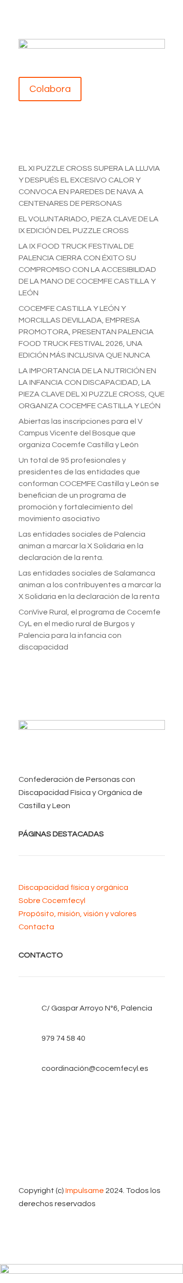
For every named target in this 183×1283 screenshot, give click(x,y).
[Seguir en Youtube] (92, 1131)
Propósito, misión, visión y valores (78, 914)
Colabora (50, 89)
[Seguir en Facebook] (92, 1100)
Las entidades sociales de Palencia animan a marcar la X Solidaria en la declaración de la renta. (82, 545)
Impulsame (84, 1190)
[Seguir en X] (92, 1116)
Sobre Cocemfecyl (52, 900)
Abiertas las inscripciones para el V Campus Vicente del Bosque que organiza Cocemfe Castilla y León (80, 433)
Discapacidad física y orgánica (73, 887)
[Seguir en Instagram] (92, 1147)
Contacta (36, 927)
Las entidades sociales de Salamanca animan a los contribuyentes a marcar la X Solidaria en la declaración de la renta (90, 584)
